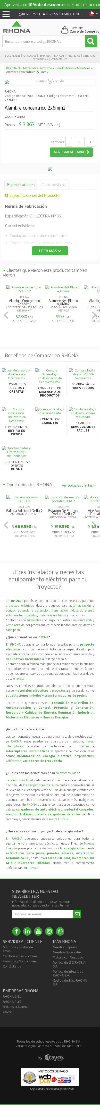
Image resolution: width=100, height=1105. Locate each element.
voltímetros (13, 761)
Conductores (64, 68)
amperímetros (84, 756)
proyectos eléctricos (19, 605)
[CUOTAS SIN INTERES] (50, 170)
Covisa (7, 1012)
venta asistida (15, 625)
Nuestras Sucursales (67, 952)
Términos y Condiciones (19, 961)
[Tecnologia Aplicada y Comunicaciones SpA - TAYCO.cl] (51, 1057)
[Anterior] (6, 315)
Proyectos (74, 55)
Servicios (89, 55)
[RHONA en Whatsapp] (60, 931)
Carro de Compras (84, 31)
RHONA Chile (12, 996)
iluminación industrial (67, 610)
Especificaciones (21, 184)
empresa (19, 678)
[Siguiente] (94, 315)
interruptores (14, 746)
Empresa (45, 55)
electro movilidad (25, 615)
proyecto (34, 868)
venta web (85, 620)
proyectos (59, 690)
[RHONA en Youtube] (38, 931)
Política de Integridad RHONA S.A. (68, 973)
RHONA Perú (12, 1001)
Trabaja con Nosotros (68, 957)
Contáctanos (59, 59)
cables (10, 809)
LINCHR (63, 819)
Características (54, 184)
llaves (89, 741)
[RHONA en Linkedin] (27, 931)
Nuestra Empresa (65, 947)
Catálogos (30, 55)
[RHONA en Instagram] (49, 931)
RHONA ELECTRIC (15, 1007)
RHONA (43, 637)
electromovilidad (67, 773)
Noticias (59, 55)
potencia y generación (34, 610)
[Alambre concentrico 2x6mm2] (7, 83)
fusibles (86, 746)
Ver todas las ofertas (77, 485)
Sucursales (12, 55)
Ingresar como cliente (63, 14)
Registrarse (31, 14)
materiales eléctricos (52, 615)
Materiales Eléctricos (37, 68)
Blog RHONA (40, 59)
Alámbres (83, 68)
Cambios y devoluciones (20, 956)
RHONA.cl (13, 68)
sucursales (34, 620)
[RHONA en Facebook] (16, 931)
